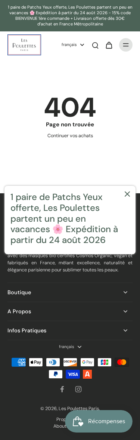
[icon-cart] (108, 44)
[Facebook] (62, 389)
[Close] (127, 194)
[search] (95, 44)
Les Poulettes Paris (79, 409)
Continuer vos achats (70, 136)
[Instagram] (78, 389)
